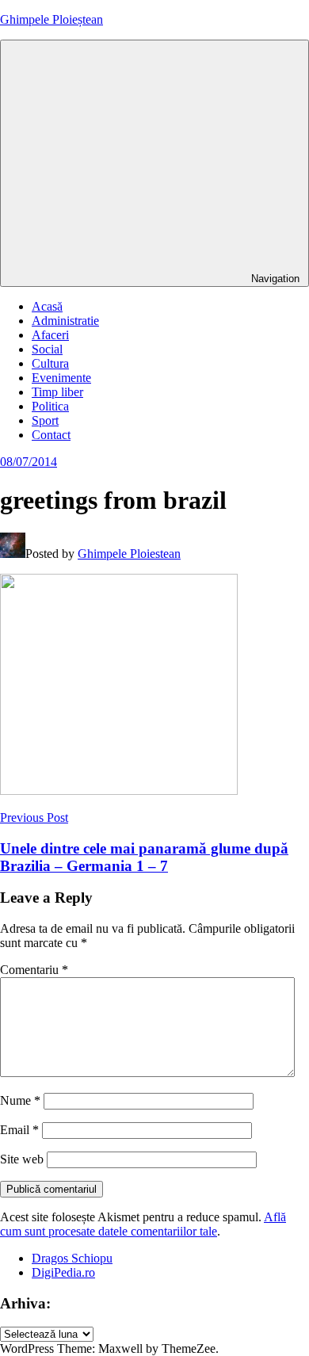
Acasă (47, 306)
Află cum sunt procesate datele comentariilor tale (143, 1224)
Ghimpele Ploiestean (129, 553)
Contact (51, 434)
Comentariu (34, 969)
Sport (45, 420)
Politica (50, 406)
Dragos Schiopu (72, 1258)
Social (47, 349)
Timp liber (57, 392)
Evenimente (61, 377)
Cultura (50, 363)
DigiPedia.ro (63, 1272)
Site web (22, 1159)
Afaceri (50, 335)
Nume (20, 1100)
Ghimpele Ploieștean (51, 19)
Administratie (65, 320)
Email (19, 1129)
